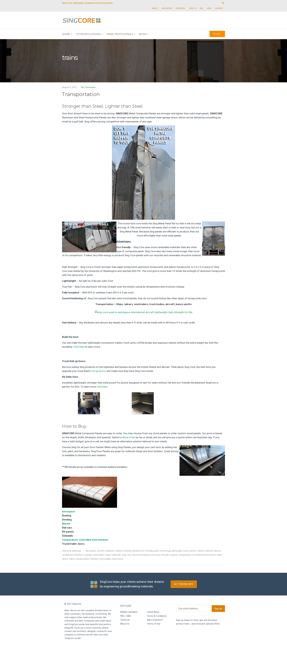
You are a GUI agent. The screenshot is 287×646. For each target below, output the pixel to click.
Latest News (153, 612)
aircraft (100, 550)
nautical (209, 550)
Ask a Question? (155, 619)
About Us (124, 623)
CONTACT (219, 8)
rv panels (87, 554)
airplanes (109, 550)
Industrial (66, 550)
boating (127, 550)
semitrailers (98, 554)
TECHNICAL (180, 8)
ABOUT (155, 8)
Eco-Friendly (147, 550)
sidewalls (116, 554)
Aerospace (68, 511)
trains (71, 559)
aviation (119, 550)
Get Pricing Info (183, 584)
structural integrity (141, 554)
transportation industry (86, 559)
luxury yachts (189, 550)
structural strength (160, 554)
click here (102, 386)
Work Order (128, 437)
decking (136, 550)
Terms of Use (153, 623)
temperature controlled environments (197, 554)
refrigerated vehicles (72, 554)
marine (200, 550)
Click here (78, 346)
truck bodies (105, 559)
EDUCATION (167, 8)
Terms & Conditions (157, 616)
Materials (76, 550)
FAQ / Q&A (125, 616)
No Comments (88, 87)
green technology (162, 550)
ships (108, 554)
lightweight (177, 550)
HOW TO (192, 8)
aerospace (91, 550)
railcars (217, 550)
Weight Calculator (129, 612)
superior (174, 554)
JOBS (209, 8)
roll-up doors (98, 370)
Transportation (81, 94)
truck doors (117, 559)
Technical (124, 619)
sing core (126, 554)
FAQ (201, 8)
